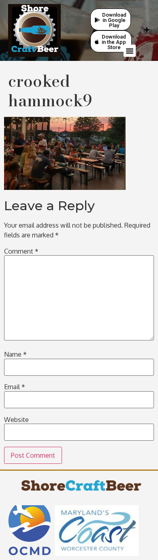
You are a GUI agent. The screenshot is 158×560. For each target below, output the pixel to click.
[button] (130, 51)
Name (15, 354)
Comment (21, 251)
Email (14, 386)
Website (16, 419)
